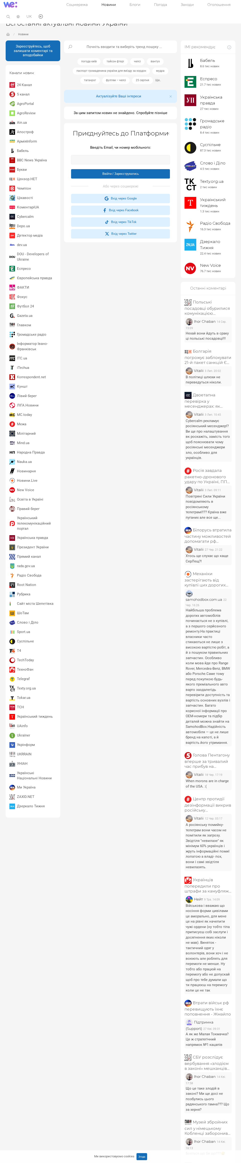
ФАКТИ (23, 287)
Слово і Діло (27, 622)
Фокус (22, 297)
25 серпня (142, 80)
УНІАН (22, 763)
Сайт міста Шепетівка (35, 603)
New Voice (25, 490)
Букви (22, 169)
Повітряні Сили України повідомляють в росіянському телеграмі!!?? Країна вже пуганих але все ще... (206, 507)
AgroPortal (25, 104)
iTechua (23, 368)
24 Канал (24, 85)
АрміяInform (27, 141)
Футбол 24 (25, 306)
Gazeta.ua (24, 316)
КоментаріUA (28, 207)
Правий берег (28, 509)
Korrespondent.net (31, 377)
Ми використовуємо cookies (114, 1156)
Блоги (134, 4)
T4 (19, 651)
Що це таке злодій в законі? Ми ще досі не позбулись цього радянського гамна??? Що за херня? (207, 1099)
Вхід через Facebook (123, 210)
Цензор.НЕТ (27, 179)
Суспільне (25, 641)
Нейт (198, 899)
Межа (21, 424)
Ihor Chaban (205, 321)
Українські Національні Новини (34, 776)
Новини (108, 4)
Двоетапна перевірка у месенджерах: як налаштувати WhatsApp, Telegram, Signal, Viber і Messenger (206, 401)
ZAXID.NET (25, 797)
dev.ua (22, 245)
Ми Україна (26, 787)
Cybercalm (25, 217)
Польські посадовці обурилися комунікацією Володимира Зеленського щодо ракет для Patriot (207, 308)
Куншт (22, 386)
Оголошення (219, 4)
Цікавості (25, 198)
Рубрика (23, 594)
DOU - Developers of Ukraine (33, 257)
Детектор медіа (30, 235)
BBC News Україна (32, 160)
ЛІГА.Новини (28, 405)
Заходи (187, 4)
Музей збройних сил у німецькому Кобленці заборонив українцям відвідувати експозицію (208, 1128)
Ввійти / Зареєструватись (120, 173)
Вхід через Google (123, 198)
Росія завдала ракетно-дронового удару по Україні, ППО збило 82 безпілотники (207, 476)
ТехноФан (25, 669)
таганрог (90, 80)
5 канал (23, 94)
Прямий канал (29, 556)
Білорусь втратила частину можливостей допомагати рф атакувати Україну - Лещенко (208, 536)
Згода (141, 1156)
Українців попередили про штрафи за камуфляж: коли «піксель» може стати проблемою (207, 885)
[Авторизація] (41, 16)
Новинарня (26, 471)
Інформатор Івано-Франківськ (32, 346)
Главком (24, 325)
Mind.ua (23, 443)
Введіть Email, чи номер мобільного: (120, 147)
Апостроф (25, 132)
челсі (137, 61)
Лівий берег (27, 396)
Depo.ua (23, 226)
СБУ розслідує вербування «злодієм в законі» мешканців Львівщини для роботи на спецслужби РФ (207, 1063)
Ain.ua (22, 122)
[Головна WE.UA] (8, 34)
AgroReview (26, 113)
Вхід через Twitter (123, 233)
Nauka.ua (24, 462)
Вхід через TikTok (123, 222)
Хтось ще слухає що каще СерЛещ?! (207, 558)
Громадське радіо (31, 334)
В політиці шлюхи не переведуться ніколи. (204, 380)
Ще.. (158, 80)
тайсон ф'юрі (115, 61)
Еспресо (24, 269)
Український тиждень (35, 716)
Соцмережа (77, 4)
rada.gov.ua (26, 566)
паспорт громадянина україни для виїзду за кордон (111, 70)
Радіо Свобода (29, 575)
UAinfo (22, 726)
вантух (155, 61)
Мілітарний (26, 433)
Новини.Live (27, 480)
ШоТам (23, 613)
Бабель (23, 151)
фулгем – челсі (116, 80)
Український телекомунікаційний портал (34, 523)
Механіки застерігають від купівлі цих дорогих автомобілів (205, 580)
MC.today (24, 415)
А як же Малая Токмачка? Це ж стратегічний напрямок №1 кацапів (207, 1039)
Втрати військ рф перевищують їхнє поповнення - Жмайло (208, 1009)
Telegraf (23, 679)
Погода (160, 4)
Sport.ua (23, 632)
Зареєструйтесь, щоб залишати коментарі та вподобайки (33, 50)
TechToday (25, 660)
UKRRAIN (24, 754)
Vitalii (199, 370)
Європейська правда (34, 278)
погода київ (89, 61)
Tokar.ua (23, 698)
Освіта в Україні (30, 499)
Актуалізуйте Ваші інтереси (118, 96)
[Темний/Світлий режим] (18, 16)
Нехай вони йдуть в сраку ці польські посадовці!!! (207, 336)
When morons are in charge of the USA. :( (207, 784)
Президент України (33, 547)
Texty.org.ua (26, 688)
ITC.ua (22, 358)
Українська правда (32, 538)
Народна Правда (31, 452)
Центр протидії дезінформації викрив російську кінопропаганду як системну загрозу (208, 805)
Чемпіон (24, 188)
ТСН (20, 707)
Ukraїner (23, 735)
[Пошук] (8, 16)
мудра (160, 70)
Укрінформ (26, 745)
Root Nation (26, 585)
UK (29, 16)
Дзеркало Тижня (31, 806)
